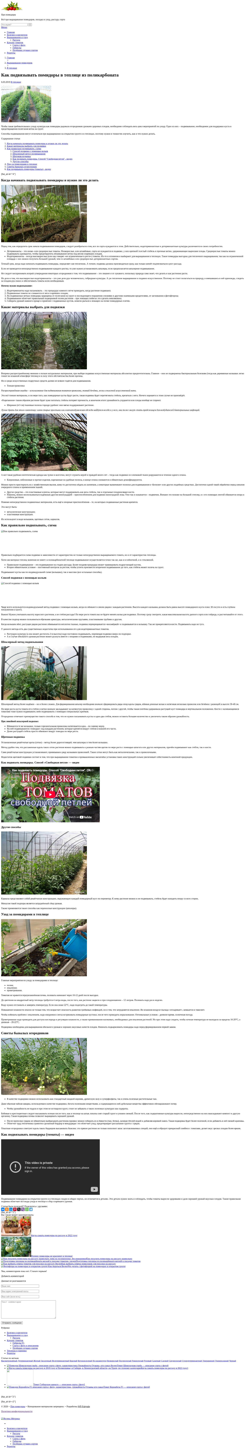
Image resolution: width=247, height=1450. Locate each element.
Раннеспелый (138, 1361)
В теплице (16, 82)
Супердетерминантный (192, 1361)
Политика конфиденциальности (16, 1411)
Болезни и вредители (17, 35)
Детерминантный (25, 1361)
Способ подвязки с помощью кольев (30, 151)
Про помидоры (17, 1406)
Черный (232, 1361)
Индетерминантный (60, 1361)
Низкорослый (112, 1361)
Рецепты (11, 53)
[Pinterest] (15, 1209)
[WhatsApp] (27, 1209)
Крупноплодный (85, 1361)
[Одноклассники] (7, 1209)
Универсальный (222, 1361)
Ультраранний (209, 1361)
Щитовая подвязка (22, 156)
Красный (73, 1361)
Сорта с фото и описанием (25, 1345)
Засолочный (46, 1361)
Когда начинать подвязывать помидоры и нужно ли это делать (37, 143)
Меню (4, 27)
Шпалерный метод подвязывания (29, 154)
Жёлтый (36, 1361)
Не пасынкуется (99, 1361)
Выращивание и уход (17, 37)
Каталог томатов (15, 42)
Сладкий (165, 1361)
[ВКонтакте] (3, 1209)
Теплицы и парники (17, 1350)
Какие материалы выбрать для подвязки (26, 146)
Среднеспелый (175, 1361)
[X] (19, 1209)
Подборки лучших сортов (25, 50)
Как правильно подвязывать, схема (24, 148)
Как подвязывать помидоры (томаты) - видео (29, 169)
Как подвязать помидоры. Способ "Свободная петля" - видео (42, 159)
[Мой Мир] (11, 1209)
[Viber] (23, 1209)
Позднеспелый (125, 1361)
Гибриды (17, 47)
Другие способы (21, 161)
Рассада (16, 40)
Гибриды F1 (18, 1343)
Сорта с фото (19, 45)
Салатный (156, 1361)
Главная (11, 32)
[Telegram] (31, 1209)
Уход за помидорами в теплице (22, 164)
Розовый (148, 1361)
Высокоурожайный (9, 1361)
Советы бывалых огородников (22, 166)
